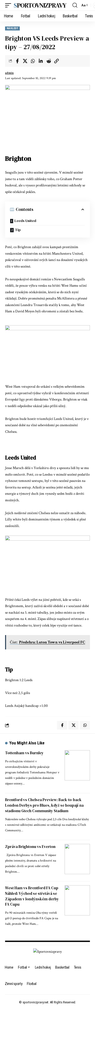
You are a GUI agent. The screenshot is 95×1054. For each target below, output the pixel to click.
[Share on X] (25, 61)
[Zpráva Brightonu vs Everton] (77, 859)
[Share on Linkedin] (40, 61)
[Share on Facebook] (17, 61)
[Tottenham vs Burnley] (77, 765)
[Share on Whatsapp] (32, 61)
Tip (18, 229)
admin (9, 73)
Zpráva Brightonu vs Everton (30, 846)
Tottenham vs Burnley (24, 752)
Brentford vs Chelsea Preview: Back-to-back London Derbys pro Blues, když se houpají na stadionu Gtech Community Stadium (44, 805)
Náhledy (12, 28)
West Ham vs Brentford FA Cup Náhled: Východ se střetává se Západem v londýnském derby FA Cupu (32, 896)
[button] (9, 5)
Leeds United (25, 220)
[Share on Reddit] (48, 61)
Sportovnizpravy (40, 5)
